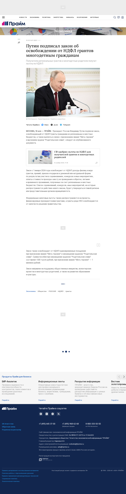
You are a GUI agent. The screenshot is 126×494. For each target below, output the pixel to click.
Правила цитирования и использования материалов (20, 470)
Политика (46, 17)
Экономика (34, 17)
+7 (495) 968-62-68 (70, 425)
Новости (23, 17)
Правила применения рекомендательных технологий (20, 476)
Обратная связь (8, 427)
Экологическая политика (10, 481)
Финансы (70, 17)
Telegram (66, 125)
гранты (68, 291)
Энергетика (58, 17)
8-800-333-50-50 (93, 425)
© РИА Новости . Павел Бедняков (37, 119)
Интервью (94, 17)
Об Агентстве (7, 424)
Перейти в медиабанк (57, 119)
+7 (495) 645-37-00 (47, 424)
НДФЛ (60, 291)
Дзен (56, 125)
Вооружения (82, 17)
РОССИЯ (52, 291)
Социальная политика (9, 478)
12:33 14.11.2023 (31, 40)
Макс (46, 125)
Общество (42, 291)
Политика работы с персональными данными (18, 473)
